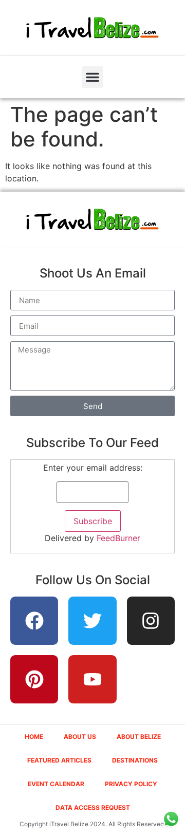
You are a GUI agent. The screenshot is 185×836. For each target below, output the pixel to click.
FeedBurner (118, 538)
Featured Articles (59, 760)
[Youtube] (92, 679)
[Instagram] (151, 621)
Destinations (135, 760)
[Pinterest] (34, 679)
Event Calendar (56, 784)
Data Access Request (92, 807)
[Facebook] (34, 621)
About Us (80, 736)
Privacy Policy (131, 784)
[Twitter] (92, 621)
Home (34, 736)
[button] (92, 77)
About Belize (139, 736)
